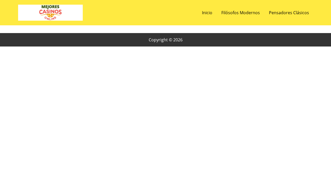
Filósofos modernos (240, 13)
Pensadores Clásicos (289, 13)
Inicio (207, 13)
